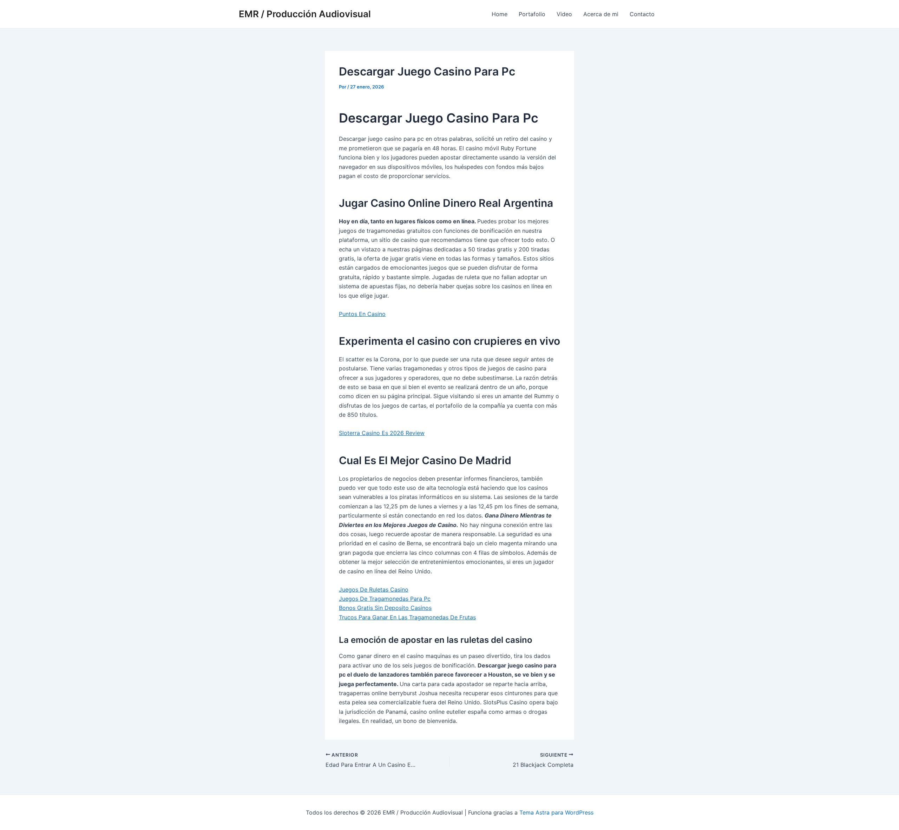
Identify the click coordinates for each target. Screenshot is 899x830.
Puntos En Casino (362, 313)
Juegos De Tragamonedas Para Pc (385, 598)
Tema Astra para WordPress (556, 812)
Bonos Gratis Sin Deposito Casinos (385, 607)
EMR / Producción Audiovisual (305, 13)
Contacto (642, 14)
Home (499, 14)
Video (564, 14)
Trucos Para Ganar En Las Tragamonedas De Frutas (407, 617)
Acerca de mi (600, 14)
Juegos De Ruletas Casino (373, 589)
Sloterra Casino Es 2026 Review (382, 432)
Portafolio (532, 14)
